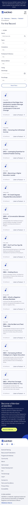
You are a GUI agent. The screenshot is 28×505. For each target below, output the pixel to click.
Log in (3, 476)
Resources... (7, 18)
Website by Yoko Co (6, 502)
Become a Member (8, 429)
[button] (14, 43)
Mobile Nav (25, 12)
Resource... (14, 18)
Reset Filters (14, 85)
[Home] (2, 18)
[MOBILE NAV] (25, 12)
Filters (5, 30)
